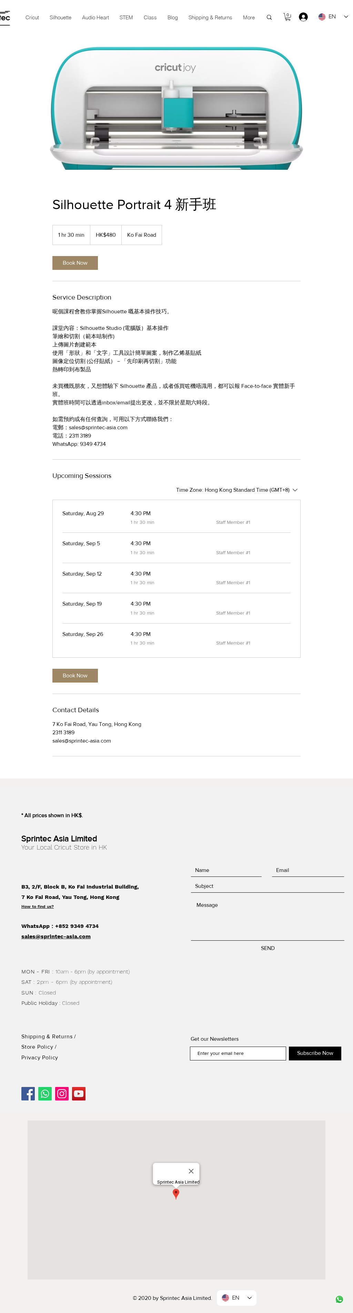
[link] (75, 263)
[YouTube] (78, 1093)
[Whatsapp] (45, 1093)
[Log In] (300, 16)
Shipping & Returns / (48, 1036)
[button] (126, 17)
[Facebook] (28, 1093)
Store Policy (38, 1047)
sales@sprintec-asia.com (56, 936)
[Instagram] (62, 1093)
